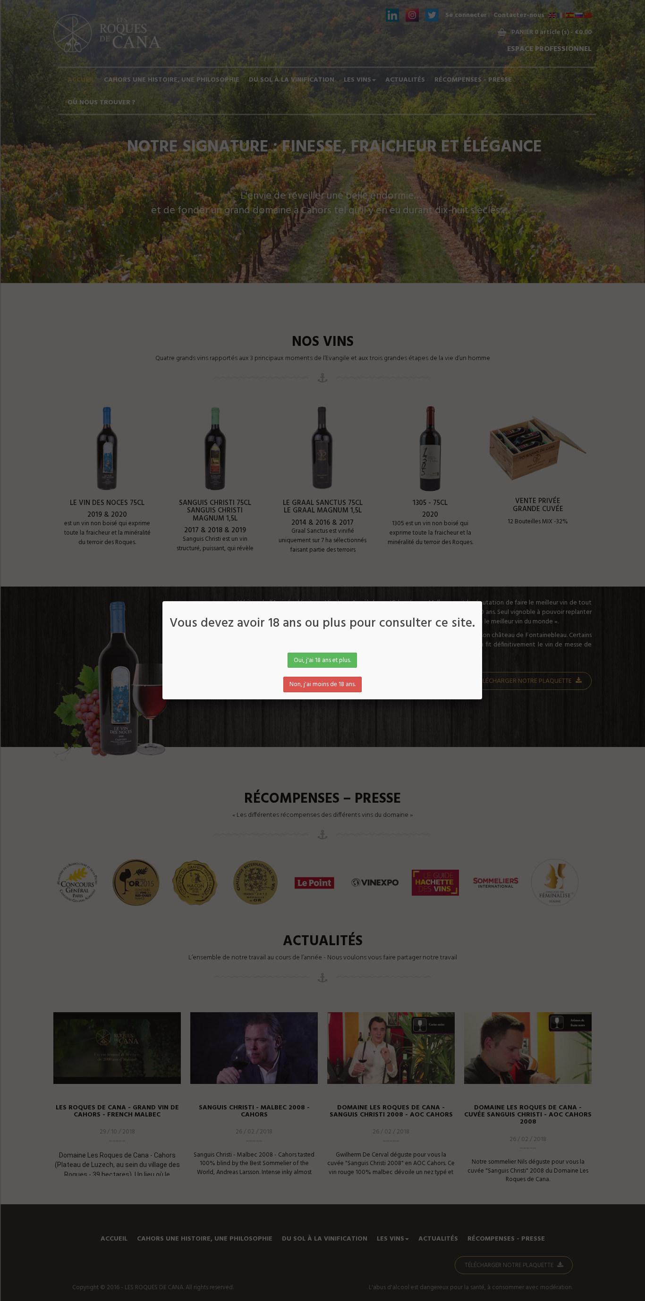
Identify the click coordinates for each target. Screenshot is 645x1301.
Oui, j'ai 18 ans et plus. (322, 660)
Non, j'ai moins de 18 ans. (322, 684)
